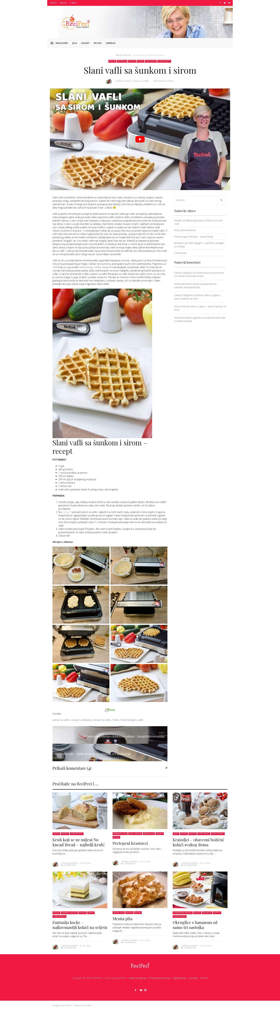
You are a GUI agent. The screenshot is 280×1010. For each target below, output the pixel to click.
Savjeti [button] (53, 3)
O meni (73, 3)
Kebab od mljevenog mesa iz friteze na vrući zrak (198, 222)
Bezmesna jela (120, 833)
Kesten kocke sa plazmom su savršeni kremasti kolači (199, 274)
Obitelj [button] (63, 3)
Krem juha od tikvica (185, 230)
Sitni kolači (203, 834)
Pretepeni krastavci (130, 843)
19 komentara (69, 948)
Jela (74, 43)
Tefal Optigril (128, 720)
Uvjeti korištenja (137, 978)
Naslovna (62, 43)
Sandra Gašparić (183, 272)
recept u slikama (81, 720)
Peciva (98, 43)
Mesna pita (122, 918)
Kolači (85, 43)
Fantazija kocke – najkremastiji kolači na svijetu (79, 925)
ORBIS (89, 1005)
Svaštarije (151, 61)
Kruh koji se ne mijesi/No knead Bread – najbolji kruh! (78, 842)
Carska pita (180, 252)
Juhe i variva (135, 833)
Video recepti (164, 61)
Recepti (120, 55)
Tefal (55, 267)
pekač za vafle (61, 720)
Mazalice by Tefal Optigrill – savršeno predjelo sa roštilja (199, 244)
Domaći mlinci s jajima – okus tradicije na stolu (197, 297)
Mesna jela (149, 833)
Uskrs (91, 913)
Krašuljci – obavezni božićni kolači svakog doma (198, 842)
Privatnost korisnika (159, 978)
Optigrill (66, 512)
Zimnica (111, 43)
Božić (176, 834)
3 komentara (129, 864)
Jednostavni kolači (183, 913)
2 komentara (69, 865)
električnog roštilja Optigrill (95, 267)
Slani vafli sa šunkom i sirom (149, 55)
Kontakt (193, 978)
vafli (140, 720)
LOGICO (68, 1005)
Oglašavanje (179, 978)
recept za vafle (101, 720)
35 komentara (190, 865)
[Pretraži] (221, 200)
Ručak (140, 61)
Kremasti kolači (69, 913)
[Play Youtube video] (140, 139)
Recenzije (122, 61)
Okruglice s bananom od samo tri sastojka (195, 925)
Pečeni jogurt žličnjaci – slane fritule (193, 236)
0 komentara (129, 942)
